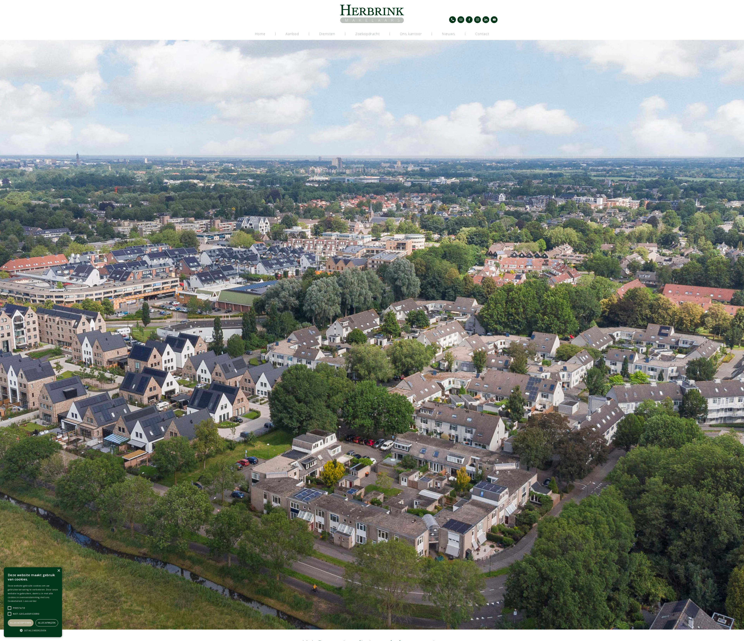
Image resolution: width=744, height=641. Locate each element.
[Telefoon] (452, 19)
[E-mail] (460, 19)
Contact (482, 33)
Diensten (327, 33)
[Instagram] (477, 19)
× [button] (58, 570)
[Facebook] (469, 19)
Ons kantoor (411, 33)
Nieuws (448, 33)
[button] (33, 630)
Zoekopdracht (367, 33)
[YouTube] (494, 19)
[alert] (33, 602)
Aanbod (292, 33)
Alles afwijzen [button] (47, 622)
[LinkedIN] (485, 19)
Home (260, 33)
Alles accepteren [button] (20, 622)
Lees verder (30, 600)
